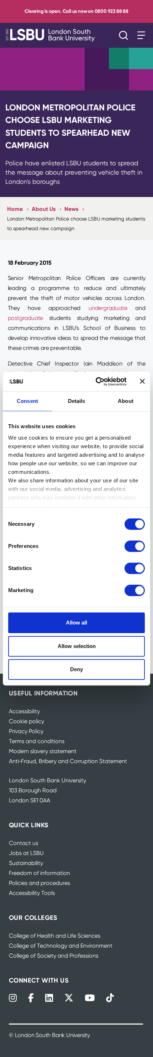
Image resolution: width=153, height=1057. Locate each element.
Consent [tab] (27, 401)
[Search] (125, 35)
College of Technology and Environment (60, 945)
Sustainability (26, 863)
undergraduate (108, 308)
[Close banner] (142, 381)
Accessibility (24, 711)
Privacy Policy (26, 731)
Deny (76, 669)
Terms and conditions (36, 741)
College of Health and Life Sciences (54, 935)
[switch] (135, 546)
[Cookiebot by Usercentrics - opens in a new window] (96, 381)
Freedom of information (39, 873)
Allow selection (77, 646)
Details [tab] (76, 401)
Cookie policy (26, 721)
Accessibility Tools (32, 893)
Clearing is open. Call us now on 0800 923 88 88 (76, 11)
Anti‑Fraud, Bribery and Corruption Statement (68, 761)
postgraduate (25, 318)
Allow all (76, 623)
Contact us (23, 843)
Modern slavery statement (42, 751)
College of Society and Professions (53, 955)
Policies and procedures (39, 883)
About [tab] (125, 401)
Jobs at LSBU (26, 853)
